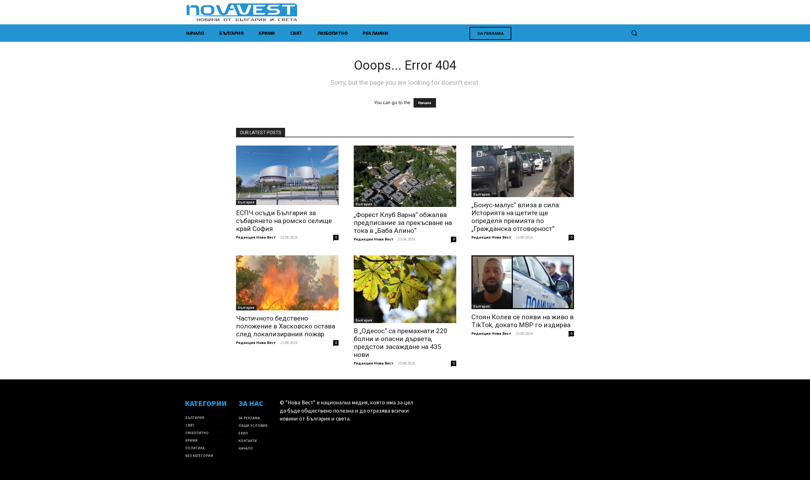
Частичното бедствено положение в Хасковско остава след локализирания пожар (285, 326)
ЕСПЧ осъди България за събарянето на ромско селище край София (284, 221)
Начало (424, 103)
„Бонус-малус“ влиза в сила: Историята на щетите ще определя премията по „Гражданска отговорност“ (515, 217)
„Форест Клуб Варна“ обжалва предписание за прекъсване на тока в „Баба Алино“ (403, 222)
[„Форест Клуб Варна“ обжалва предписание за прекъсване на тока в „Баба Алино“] (405, 176)
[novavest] (421, 12)
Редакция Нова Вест (256, 237)
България (246, 202)
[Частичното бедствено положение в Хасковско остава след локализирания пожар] (287, 282)
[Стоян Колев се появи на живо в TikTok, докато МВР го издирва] (522, 282)
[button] (634, 33)
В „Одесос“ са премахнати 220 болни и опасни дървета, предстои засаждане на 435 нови (400, 342)
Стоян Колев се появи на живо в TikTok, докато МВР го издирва (522, 321)
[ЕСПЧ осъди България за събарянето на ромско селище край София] (287, 175)
